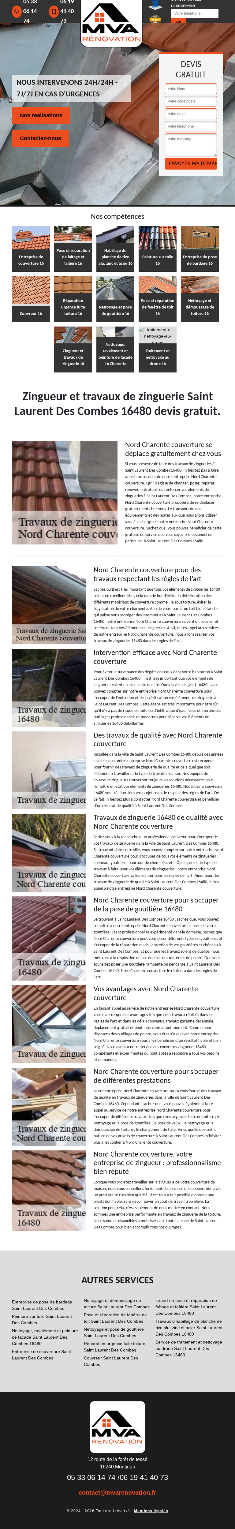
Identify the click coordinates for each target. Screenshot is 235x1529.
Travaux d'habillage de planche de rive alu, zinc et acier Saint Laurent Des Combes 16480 (188, 1327)
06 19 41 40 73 (144, 1477)
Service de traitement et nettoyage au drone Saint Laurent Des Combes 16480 (188, 1348)
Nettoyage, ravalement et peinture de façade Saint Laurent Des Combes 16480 (45, 1337)
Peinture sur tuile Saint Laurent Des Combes (42, 1319)
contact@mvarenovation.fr (117, 1492)
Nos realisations (41, 115)
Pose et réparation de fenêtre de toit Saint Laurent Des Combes (115, 1318)
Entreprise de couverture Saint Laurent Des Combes (41, 1354)
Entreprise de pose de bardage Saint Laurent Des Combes (42, 1305)
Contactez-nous (40, 138)
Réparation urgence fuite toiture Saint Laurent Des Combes (114, 1346)
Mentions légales (151, 1511)
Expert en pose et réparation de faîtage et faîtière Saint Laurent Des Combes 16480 (186, 1307)
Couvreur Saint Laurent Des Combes (111, 1361)
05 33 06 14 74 (91, 1477)
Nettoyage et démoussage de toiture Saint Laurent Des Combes (117, 1303)
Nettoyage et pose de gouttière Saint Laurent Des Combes (114, 1332)
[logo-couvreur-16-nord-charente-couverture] (117, 1426)
